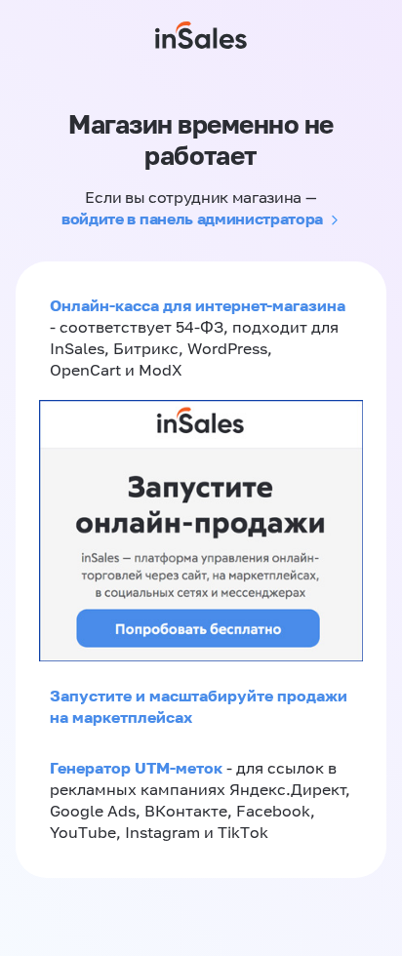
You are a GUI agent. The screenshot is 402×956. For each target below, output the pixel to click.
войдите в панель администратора (192, 218)
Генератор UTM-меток (136, 767)
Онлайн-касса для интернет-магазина (197, 305)
